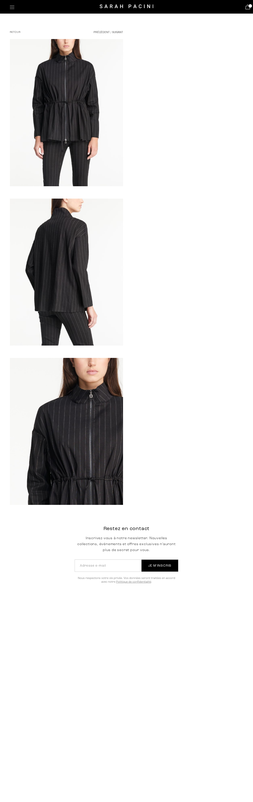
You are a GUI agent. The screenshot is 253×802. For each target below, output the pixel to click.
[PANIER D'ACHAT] (248, 7)
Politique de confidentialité (133, 582)
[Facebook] (130, 206)
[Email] (153, 206)
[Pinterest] (142, 206)
